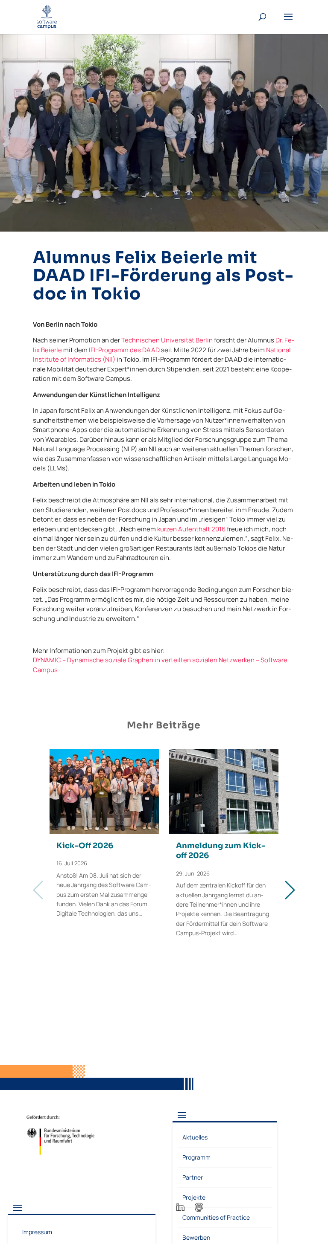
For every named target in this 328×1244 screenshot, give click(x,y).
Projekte (193, 1197)
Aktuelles (195, 1137)
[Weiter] (289, 890)
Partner (192, 1177)
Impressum (37, 1232)
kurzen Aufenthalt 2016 (191, 529)
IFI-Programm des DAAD (124, 349)
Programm (196, 1157)
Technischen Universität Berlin (167, 340)
